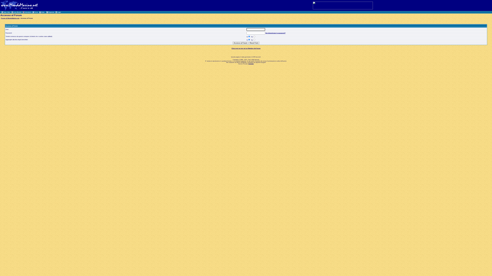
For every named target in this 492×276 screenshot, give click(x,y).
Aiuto (42, 12)
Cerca (36, 12)
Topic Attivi (6, 12)
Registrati (51, 12)
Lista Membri (17, 12)
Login (59, 12)
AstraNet (251, 64)
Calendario (28, 12)
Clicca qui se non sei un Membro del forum (246, 48)
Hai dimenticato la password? (275, 33)
